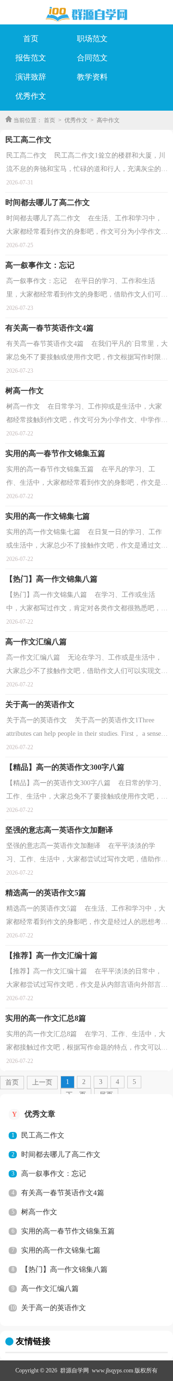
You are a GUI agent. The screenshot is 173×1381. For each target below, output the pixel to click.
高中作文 (108, 120)
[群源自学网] (86, 14)
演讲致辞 (30, 77)
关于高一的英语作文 (53, 1308)
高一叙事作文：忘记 (53, 1173)
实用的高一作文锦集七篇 (60, 1250)
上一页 (42, 1082)
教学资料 (92, 77)
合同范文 (92, 58)
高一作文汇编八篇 (50, 1288)
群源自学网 (74, 1370)
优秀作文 (30, 96)
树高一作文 (39, 1212)
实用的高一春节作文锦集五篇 (68, 1231)
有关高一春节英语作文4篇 (62, 1193)
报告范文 (30, 58)
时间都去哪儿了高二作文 (60, 1154)
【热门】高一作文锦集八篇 (64, 1269)
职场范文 (92, 38)
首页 (30, 38)
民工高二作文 (42, 1135)
